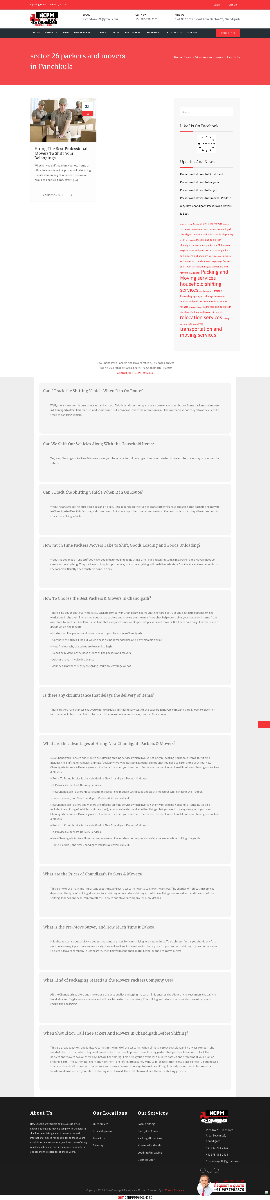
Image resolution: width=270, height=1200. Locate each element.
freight (183, 250)
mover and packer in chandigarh (213, 229)
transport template (188, 229)
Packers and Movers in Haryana (199, 182)
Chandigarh (186, 234)
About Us (51, 32)
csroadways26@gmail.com (100, 19)
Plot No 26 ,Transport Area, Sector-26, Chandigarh (207, 19)
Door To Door (146, 1159)
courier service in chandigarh (209, 234)
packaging (220, 296)
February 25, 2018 (52, 195)
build (190, 324)
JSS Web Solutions (173, 1190)
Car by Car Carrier (149, 1131)
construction (222, 302)
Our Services (82, 32)
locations (153, 32)
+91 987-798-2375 (146, 19)
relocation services (201, 317)
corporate (193, 307)
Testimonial (132, 32)
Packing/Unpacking (150, 1138)
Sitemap (192, 32)
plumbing (229, 235)
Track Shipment (103, 1131)
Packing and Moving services (204, 274)
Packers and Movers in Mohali (206, 312)
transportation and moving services (201, 331)
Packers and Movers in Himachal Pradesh (205, 198)
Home (36, 32)
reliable (184, 306)
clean (228, 245)
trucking (183, 240)
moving (218, 256)
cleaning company (206, 291)
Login (216, 4)
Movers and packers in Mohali (209, 245)
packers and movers (211, 223)
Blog (65, 32)
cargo (182, 224)
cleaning (195, 224)
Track (102, 32)
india (201, 323)
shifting (226, 318)
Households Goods (149, 1145)
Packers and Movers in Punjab (198, 190)
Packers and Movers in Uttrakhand (201, 174)
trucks (195, 324)
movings (218, 261)
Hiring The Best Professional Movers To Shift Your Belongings (61, 153)
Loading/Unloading (150, 1152)
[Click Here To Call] (220, 1185)
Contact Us (174, 32)
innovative (201, 307)
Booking (228, 33)
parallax (210, 267)
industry (188, 224)
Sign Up (232, 4)
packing (226, 224)
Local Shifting (146, 1124)
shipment (192, 240)
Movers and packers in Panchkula (198, 301)
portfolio (183, 324)
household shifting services (201, 286)
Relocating (210, 261)
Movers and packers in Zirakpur (203, 250)
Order (115, 32)
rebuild (212, 256)
